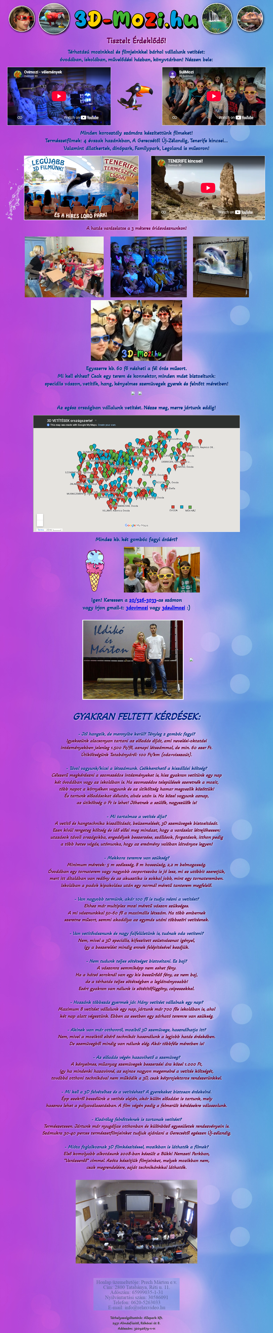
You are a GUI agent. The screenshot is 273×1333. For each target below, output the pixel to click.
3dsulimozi (173, 607)
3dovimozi (137, 607)
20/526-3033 (142, 600)
